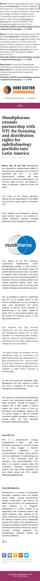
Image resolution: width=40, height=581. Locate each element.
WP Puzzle (24, 576)
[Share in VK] (10, 555)
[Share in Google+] (21, 555)
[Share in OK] (15, 555)
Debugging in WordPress (19, 49)
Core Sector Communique (17, 574)
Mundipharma (6, 561)
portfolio (5, 563)
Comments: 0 (22, 157)
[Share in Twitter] (26, 555)
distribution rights (11, 559)
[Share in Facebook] (4, 555)
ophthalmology (20, 561)
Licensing (30, 559)
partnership (29, 561)
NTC (13, 561)
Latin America (22, 559)
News (13, 157)
